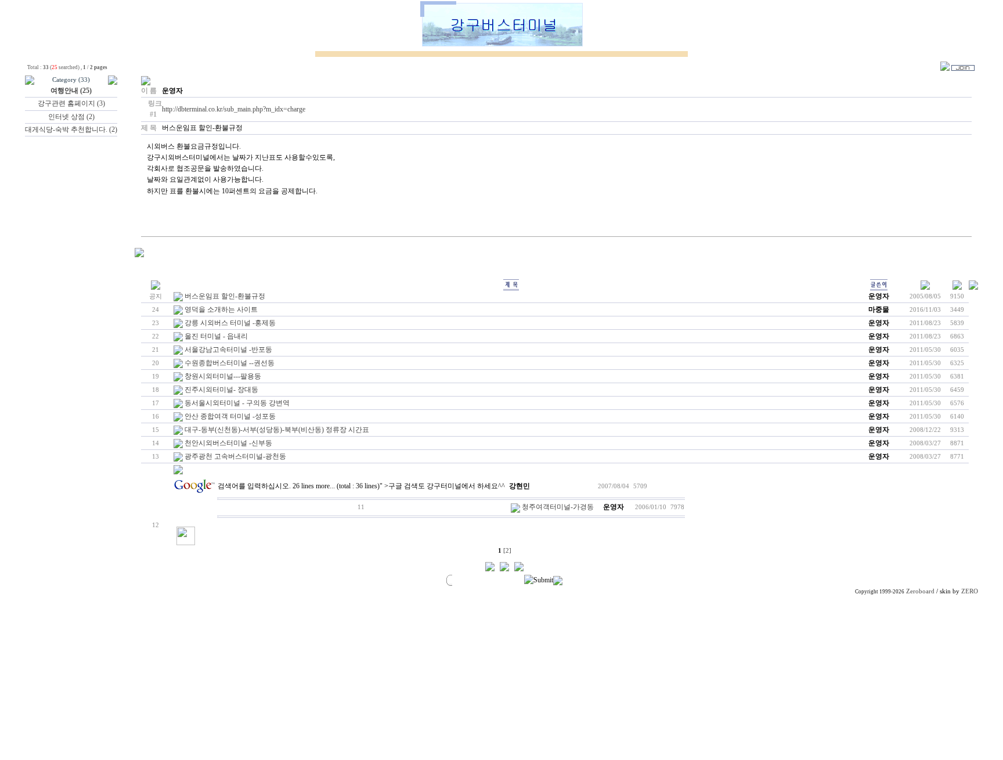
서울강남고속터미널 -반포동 (228, 349)
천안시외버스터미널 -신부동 (228, 443)
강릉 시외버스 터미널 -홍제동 (230, 323)
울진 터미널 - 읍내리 (216, 336)
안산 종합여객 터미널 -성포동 (230, 416)
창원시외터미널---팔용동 (223, 376)
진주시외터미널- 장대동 (221, 390)
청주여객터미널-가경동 (558, 507)
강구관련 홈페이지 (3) (71, 103)
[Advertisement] (630, 678)
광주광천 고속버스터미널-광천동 (235, 456)
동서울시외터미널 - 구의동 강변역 (237, 403)
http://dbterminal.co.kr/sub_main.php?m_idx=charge (233, 109)
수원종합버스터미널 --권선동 (230, 363)
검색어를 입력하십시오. (254, 486)
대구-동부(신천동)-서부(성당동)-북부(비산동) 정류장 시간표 (277, 430)
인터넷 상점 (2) (71, 117)
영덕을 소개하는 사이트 (221, 309)
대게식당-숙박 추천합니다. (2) (71, 129)
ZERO (969, 591)
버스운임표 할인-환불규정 (225, 296)
